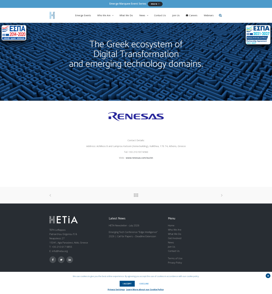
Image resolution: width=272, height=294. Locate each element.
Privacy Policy (175, 262)
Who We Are (174, 229)
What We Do (174, 233)
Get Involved (174, 238)
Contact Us (174, 250)
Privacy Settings (116, 289)
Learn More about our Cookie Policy (145, 289)
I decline (144, 283)
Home (171, 225)
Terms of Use (175, 258)
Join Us (171, 246)
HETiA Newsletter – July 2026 (124, 225)
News (171, 242)
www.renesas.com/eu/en (139, 157)
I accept (127, 283)
